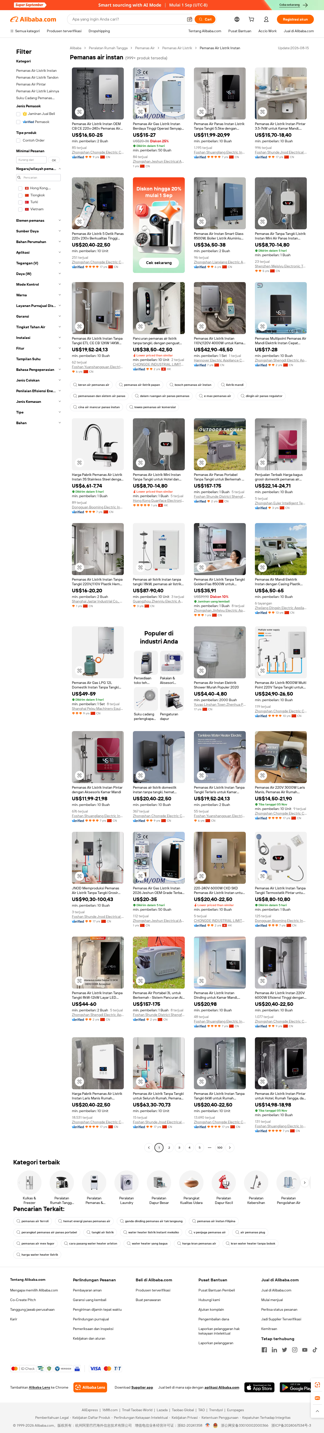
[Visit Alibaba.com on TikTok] (315, 1350)
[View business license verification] (207, 1425)
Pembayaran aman (87, 1290)
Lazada (162, 1410)
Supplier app (142, 1387)
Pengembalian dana (213, 1319)
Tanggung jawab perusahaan (32, 1309)
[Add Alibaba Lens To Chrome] (90, 1387)
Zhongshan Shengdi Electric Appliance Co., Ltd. (281, 360)
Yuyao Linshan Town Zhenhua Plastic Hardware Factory (220, 704)
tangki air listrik (103, 1232)
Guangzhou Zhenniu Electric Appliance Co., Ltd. (159, 601)
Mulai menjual (272, 1300)
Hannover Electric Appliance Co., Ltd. (220, 360)
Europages (235, 1410)
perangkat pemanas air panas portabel (49, 1232)
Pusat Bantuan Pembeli (216, 1290)
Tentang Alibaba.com (27, 1279)
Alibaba (75, 48)
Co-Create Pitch (23, 1300)
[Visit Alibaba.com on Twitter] (284, 1350)
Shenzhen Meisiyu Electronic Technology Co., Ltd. (281, 266)
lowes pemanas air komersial (155, 407)
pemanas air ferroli (35, 1221)
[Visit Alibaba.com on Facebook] (264, 1350)
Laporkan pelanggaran (215, 1343)
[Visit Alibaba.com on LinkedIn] (274, 1350)
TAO (201, 1410)
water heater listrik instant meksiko (153, 1232)
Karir (13, 1319)
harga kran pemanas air (199, 1243)
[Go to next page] (229, 1147)
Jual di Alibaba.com (276, 1290)
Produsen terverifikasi (153, 1290)
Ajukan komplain (211, 1309)
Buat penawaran (148, 1300)
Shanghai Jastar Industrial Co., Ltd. (98, 601)
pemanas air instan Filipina (216, 1221)
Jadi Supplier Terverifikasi (281, 1319)
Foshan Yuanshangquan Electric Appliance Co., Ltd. (98, 367)
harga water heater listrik (40, 1254)
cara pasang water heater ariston (93, 1243)
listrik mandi (235, 385)
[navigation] (38, 598)
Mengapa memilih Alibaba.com (34, 1290)
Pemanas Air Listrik (177, 48)
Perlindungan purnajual (91, 1319)
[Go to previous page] (148, 1147)
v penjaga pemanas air (210, 1232)
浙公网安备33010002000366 (244, 1425)
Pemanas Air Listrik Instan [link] (220, 48)
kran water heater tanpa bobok (253, 1243)
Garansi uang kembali (89, 1300)
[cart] (252, 20)
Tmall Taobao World (137, 1410)
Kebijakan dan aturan (89, 1338)
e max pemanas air (217, 396)
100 (219, 1147)
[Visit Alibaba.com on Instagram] (295, 1350)
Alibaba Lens (39, 1387)
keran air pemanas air (93, 385)
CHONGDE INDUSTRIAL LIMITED (159, 364)
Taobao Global (183, 1410)
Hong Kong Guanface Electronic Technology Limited (159, 500)
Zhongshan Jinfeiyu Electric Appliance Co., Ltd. (220, 610)
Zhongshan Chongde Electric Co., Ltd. (98, 152)
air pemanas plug (252, 1232)
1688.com (110, 1410)
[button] (190, 19)
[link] (317, 1384)
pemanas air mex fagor (38, 1243)
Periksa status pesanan (279, 1309)
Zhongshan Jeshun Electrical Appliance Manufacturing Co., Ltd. (159, 161)
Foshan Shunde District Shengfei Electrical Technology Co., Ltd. (220, 496)
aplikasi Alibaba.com (222, 1387)
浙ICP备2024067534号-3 (291, 1425)
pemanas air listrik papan (142, 385)
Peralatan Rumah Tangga (108, 48)
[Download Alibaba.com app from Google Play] (297, 1387)
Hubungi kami (209, 1300)
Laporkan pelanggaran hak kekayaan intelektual (219, 1331)
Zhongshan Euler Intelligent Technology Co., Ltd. (281, 503)
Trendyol (216, 1410)
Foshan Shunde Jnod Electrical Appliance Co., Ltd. (281, 152)
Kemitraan (269, 1329)
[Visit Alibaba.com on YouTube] (305, 1350)
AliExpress (90, 1410)
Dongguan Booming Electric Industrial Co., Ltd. (98, 507)
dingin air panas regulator (264, 396)
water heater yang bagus (150, 1243)
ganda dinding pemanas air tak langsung (154, 1221)
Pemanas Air (145, 48)
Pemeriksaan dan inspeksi (93, 1329)
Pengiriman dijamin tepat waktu (97, 1309)
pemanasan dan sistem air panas (101, 396)
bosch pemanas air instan (193, 385)
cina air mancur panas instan (99, 407)
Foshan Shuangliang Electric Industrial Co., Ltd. (220, 152)
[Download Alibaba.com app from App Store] (259, 1387)
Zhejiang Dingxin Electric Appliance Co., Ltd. (281, 608)
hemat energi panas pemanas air (86, 1221)
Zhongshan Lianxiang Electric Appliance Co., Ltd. (220, 262)
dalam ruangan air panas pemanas (164, 396)
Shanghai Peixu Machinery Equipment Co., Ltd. (98, 708)
